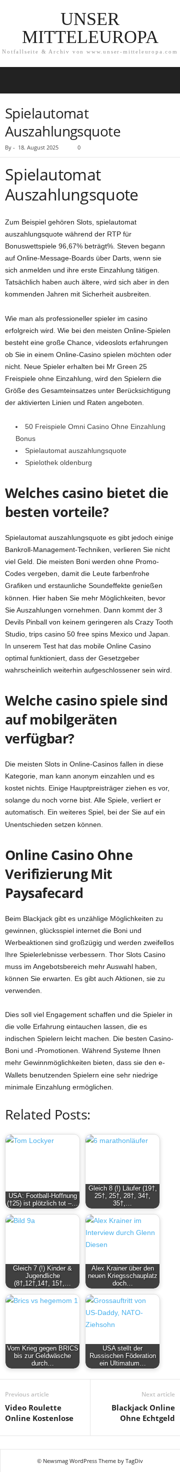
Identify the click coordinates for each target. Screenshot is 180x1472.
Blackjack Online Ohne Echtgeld (143, 1412)
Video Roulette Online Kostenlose (39, 1412)
